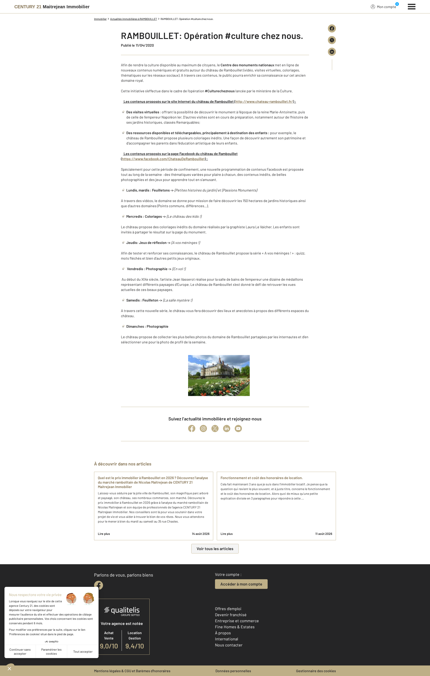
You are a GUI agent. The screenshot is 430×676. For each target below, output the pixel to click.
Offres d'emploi (228, 608)
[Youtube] (238, 428)
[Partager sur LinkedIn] (332, 52)
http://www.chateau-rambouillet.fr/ (264, 101)
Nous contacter (229, 644)
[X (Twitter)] (215, 428)
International (226, 638)
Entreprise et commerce (237, 620)
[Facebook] (191, 428)
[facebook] (98, 585)
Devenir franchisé (231, 614)
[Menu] (412, 6)
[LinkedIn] (226, 428)
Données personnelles (233, 671)
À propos (223, 632)
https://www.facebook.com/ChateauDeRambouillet (163, 159)
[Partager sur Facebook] (332, 28)
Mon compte (386, 6)
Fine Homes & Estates (235, 626)
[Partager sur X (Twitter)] (332, 40)
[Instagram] (203, 428)
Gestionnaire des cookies (316, 671)
